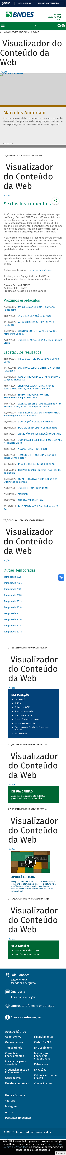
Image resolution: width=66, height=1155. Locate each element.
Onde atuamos (14, 1042)
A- (60, 19)
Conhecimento (43, 1083)
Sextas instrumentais (24, 711)
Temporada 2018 (13, 607)
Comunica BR (24, 3)
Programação (20, 699)
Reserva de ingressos (24, 715)
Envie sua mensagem (23, 997)
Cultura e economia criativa (45, 1077)
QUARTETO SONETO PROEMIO (33, 488)
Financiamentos (43, 1036)
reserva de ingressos (41, 270)
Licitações (40, 1069)
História (18, 703)
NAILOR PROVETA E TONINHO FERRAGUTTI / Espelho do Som (27, 396)
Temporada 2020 (13, 595)
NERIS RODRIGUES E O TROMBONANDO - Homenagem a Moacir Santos (33, 414)
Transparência (13, 1047)
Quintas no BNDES (22, 707)
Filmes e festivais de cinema (27, 719)
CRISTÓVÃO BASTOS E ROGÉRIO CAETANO (39, 433)
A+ (58, 19)
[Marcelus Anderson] (4, 143)
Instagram (11, 1106)
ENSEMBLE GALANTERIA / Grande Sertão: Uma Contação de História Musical (29, 387)
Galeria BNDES (21, 734)
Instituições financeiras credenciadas (42, 1056)
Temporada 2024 (13, 583)
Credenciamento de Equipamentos (17, 1071)
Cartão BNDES (42, 1042)
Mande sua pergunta (23, 983)
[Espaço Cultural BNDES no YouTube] (11, 143)
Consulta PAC (13, 1077)
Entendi (60, 1153)
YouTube (10, 1100)
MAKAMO (23, 494)
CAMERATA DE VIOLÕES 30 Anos (34, 315)
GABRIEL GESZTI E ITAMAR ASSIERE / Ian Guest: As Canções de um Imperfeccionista (33, 405)
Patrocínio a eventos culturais (27, 954)
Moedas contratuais (17, 1083)
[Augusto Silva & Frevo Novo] (8, 143)
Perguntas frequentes (18, 1117)
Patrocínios (41, 1064)
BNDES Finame (43, 1047)
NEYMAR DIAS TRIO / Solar (32, 448)
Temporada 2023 (12, 589)
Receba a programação (25, 723)
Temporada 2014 (13, 631)
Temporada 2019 (13, 601)
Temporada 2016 (13, 619)
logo (20, 14)
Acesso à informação (48, 3)
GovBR (6, 3)
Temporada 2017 (13, 613)
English (57, 14)
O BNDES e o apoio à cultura (27, 950)
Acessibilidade (54, 17)
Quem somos (13, 1036)
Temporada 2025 (12, 576)
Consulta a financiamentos (14, 1055)
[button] (3, 71)
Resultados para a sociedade (16, 1063)
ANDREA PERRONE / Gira (31, 500)
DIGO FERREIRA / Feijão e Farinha (36, 463)
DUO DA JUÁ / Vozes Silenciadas (35, 421)
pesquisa (38, 798)
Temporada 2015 (12, 625)
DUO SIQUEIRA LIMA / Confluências (37, 427)
